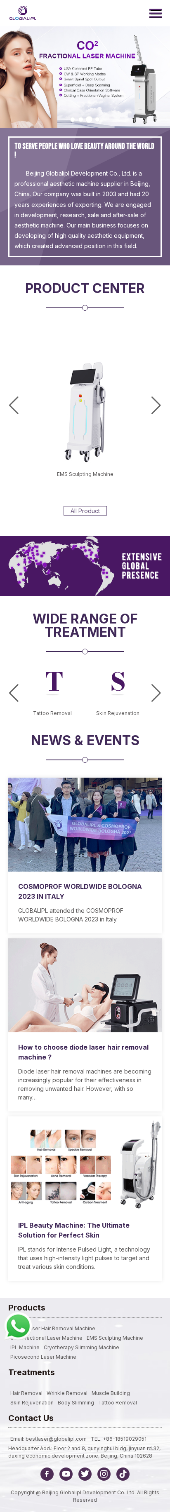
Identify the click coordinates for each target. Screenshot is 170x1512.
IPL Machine (25, 1347)
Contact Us (31, 1418)
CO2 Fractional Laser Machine (46, 1338)
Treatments (31, 1372)
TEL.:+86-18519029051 (118, 1439)
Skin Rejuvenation (32, 1402)
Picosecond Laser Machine (43, 1357)
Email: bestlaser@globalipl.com (48, 1439)
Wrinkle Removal (67, 1393)
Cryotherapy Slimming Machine (81, 1347)
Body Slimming (76, 1402)
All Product (85, 510)
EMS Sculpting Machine (85, 474)
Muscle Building (111, 1393)
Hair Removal (26, 1393)
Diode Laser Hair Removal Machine (52, 1328)
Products (26, 1308)
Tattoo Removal (117, 1402)
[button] (72, 119)
